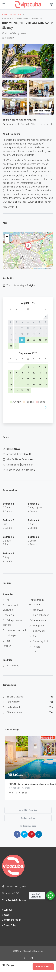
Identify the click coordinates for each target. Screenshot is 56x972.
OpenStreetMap (42, 268)
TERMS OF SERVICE (12, 920)
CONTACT (8, 910)
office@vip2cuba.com (16, 900)
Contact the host (28, 818)
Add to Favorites (29, 810)
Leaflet (34, 268)
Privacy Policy (10, 925)
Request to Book (43, 966)
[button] (28, 246)
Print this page (29, 826)
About (6, 915)
